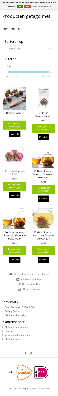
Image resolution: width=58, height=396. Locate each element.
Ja (20, 6)
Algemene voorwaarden (17, 327)
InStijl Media (32, 388)
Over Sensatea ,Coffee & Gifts (20, 307)
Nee (27, 6)
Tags (13, 28)
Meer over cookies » (42, 6)
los (19, 28)
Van (7, 76)
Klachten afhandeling (15, 315)
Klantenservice (12, 339)
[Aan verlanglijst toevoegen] (22, 91)
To (43, 76)
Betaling (9, 331)
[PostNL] (24, 372)
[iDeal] (41, 372)
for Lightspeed (44, 388)
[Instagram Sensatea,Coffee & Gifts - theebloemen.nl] (31, 353)
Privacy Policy (12, 311)
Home (5, 28)
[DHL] (12, 372)
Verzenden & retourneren (18, 335)
